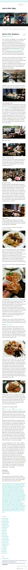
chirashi (19, 49)
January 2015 (5, 520)
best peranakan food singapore (13, 488)
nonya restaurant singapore (14, 500)
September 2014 (5, 526)
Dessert (10, 483)
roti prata (15, 49)
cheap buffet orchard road (13, 491)
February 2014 (5, 536)
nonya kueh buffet (5, 499)
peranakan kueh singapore (18, 503)
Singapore (18, 483)
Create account (5, 558)
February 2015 (5, 518)
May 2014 (4, 532)
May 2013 (4, 550)
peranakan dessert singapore (15, 501)
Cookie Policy (5, 564)
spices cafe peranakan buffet (16, 506)
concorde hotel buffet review (8, 495)
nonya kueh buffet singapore (16, 499)
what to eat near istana (15, 510)
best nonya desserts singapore (18, 486)
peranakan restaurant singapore (8, 504)
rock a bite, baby (9, 8)
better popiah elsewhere (15, 299)
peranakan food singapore (7, 503)
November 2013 (5, 541)
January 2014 (5, 538)
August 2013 (5, 545)
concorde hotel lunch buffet (19, 495)
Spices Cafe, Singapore (10, 34)
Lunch (14, 483)
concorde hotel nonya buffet (8, 496)
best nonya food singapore (7, 487)
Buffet (7, 483)
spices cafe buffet (19, 504)
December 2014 (5, 521)
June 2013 (4, 548)
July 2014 (4, 529)
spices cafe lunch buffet (18, 505)
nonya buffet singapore (9, 497)
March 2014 (4, 535)
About (8, 24)
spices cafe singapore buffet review (14, 509)
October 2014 (5, 524)
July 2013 (4, 547)
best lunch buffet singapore (16, 485)
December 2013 (5, 539)
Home (3, 24)
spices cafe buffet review (7, 505)
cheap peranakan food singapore (18, 494)
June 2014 (4, 530)
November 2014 (5, 523)
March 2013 (4, 553)
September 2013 (5, 544)
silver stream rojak (6, 107)
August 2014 (5, 527)
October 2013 (5, 542)
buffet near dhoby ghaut (13, 490)
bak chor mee (10, 49)
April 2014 (4, 533)
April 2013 (4, 551)
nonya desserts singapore (20, 497)
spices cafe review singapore (13, 508)
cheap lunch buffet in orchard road (14, 492)
